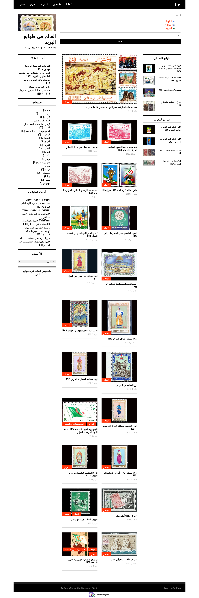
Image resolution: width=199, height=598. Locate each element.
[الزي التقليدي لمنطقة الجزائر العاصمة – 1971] (119, 410)
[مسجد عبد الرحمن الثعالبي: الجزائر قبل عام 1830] (80, 175)
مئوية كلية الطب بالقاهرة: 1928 (35, 204)
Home (69, 4)
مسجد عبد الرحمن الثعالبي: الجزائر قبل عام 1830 (80, 191)
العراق (47, 141)
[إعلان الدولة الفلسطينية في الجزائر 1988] (119, 264)
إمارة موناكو (44, 113)
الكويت (46, 145)
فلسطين (57, 4)
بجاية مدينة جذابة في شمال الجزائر (82, 147)
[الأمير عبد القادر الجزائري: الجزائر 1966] (80, 313)
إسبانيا (47, 110)
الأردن (47, 117)
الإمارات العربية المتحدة (38, 124)
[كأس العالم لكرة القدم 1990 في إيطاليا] (119, 175)
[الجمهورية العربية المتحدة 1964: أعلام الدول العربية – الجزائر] (80, 412)
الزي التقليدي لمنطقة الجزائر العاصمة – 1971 (120, 427)
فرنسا (66, 514)
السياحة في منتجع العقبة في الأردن (36, 215)
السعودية (45, 134)
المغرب (44, 4)
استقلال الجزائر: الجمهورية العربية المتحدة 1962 (82, 561)
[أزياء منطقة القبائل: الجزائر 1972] (119, 317)
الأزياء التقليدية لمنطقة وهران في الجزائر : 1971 (82, 474)
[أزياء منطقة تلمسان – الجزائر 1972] (80, 364)
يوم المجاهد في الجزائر (127, 385)
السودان (46, 137)
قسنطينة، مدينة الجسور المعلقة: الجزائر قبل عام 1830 (122, 148)
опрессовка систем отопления (36, 210)
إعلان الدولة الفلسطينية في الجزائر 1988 (121, 285)
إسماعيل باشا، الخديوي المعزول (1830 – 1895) (34, 91)
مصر (23, 4)
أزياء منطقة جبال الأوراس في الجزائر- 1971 (120, 474)
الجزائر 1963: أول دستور (126, 515)
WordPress (177, 588)
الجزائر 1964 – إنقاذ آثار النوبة (123, 559)
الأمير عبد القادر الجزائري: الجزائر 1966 (80, 330)
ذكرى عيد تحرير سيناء (39, 86)
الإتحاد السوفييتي (42, 120)
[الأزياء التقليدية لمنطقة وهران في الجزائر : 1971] (80, 457)
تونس (47, 159)
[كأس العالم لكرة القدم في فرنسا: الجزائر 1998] (80, 218)
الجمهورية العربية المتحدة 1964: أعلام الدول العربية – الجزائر (80, 431)
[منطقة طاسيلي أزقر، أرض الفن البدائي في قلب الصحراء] (99, 79)
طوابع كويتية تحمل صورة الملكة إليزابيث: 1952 (37, 231)
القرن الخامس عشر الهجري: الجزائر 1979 (121, 234)
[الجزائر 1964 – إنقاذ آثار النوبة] (119, 544)
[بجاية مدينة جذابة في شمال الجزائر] (80, 132)
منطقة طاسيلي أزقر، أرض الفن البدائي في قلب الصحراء (111, 107)
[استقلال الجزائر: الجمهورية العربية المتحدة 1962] (80, 544)
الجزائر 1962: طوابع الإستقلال (84, 519)
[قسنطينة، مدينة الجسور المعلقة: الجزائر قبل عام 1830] (119, 132)
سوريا (47, 165)
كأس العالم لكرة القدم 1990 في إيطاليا (119, 190)
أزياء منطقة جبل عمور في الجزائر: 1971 (82, 277)
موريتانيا (46, 183)
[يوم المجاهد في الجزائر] (119, 367)
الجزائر (33, 4)
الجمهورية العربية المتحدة (74, 423)
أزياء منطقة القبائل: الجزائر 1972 (122, 338)
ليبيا (48, 176)
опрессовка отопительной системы (38, 201)
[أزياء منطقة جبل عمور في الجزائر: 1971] (80, 261)
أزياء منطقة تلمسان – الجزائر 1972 (82, 379)
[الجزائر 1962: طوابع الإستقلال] (80, 502)
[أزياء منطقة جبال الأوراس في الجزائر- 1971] (119, 457)
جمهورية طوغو (43, 162)
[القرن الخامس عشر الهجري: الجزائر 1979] (119, 218)
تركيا (48, 155)
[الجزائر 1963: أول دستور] (119, 500)
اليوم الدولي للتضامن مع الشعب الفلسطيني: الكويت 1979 (34, 74)
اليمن (47, 151)
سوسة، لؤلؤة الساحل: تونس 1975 (36, 81)
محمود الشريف (42, 227)
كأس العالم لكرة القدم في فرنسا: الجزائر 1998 (82, 234)
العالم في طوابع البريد (40, 38)
